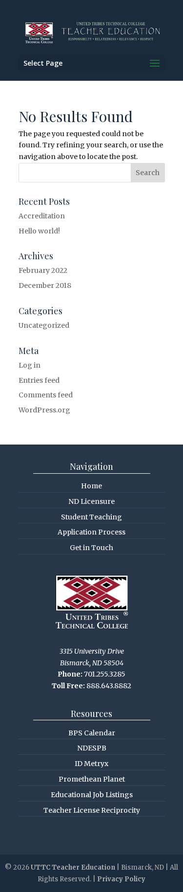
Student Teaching (91, 517)
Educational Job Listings (92, 794)
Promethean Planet (92, 779)
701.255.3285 (104, 674)
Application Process (91, 532)
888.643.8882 (108, 685)
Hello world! (39, 231)
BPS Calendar (91, 733)
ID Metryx (91, 763)
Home (91, 486)
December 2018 (45, 285)
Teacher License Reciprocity (91, 810)
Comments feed (46, 395)
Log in (30, 365)
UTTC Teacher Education (73, 867)
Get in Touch (91, 547)
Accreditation (42, 216)
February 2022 (43, 270)
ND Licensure (91, 501)
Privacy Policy (121, 879)
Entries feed (39, 380)
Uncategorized (44, 325)
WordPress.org (44, 410)
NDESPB (91, 748)
